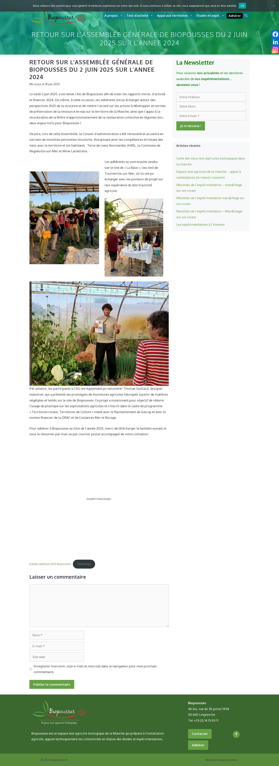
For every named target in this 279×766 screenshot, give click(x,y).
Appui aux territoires (172, 15)
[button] (246, 16)
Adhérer (235, 16)
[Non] (274, 6)
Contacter (200, 734)
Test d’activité (137, 15)
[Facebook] (236, 734)
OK (242, 5)
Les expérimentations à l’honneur (200, 224)
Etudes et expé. (208, 15)
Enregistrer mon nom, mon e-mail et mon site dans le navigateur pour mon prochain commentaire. (95, 669)
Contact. (233, 759)
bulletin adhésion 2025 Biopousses (50, 564)
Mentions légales (216, 759)
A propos (111, 15)
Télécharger (84, 564)
